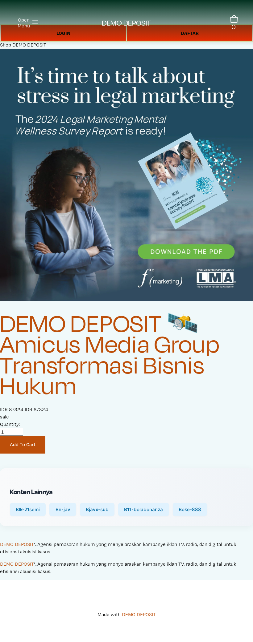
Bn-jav (63, 509)
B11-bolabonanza (143, 509)
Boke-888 (190, 509)
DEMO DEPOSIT (126, 22)
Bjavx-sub (97, 509)
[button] (22, 445)
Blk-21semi (28, 509)
